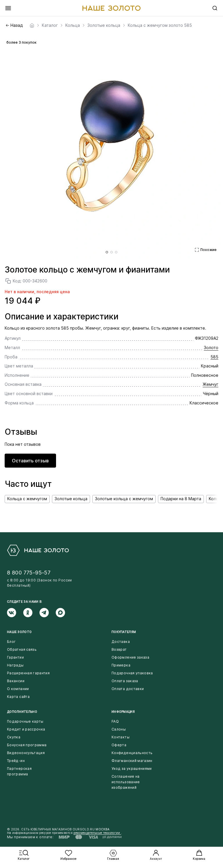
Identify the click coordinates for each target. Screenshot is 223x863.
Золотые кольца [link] (103, 25)
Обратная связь (22, 649)
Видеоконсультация (26, 753)
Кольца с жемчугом (27, 498)
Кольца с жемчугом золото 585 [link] (160, 25)
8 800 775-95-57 (29, 573)
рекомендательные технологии (97, 832)
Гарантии (15, 657)
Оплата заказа (125, 681)
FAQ (115, 721)
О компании (18, 689)
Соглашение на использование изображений (126, 782)
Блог (11, 641)
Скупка (13, 737)
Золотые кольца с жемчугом (124, 498)
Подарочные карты (25, 721)
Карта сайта (18, 696)
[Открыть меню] (8, 8)
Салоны (119, 729)
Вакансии (15, 681)
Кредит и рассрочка (26, 729)
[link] (32, 25)
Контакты (121, 737)
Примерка (121, 665)
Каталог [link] (50, 25)
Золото (211, 347)
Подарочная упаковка (132, 673)
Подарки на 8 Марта (181, 498)
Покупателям (124, 632)
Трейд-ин (16, 760)
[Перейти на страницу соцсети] (15, 612)
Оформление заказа (130, 657)
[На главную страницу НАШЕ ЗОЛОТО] (38, 550)
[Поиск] (214, 8)
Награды (15, 665)
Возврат (119, 649)
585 (214, 356)
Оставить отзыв (30, 461)
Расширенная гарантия (28, 673)
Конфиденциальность (132, 753)
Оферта (119, 745)
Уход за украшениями (132, 768)
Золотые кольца (71, 498)
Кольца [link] (72, 25)
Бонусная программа (26, 745)
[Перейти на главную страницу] (111, 8)
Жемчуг (210, 384)
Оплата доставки (128, 689)
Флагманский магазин (132, 760)
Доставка (121, 641)
